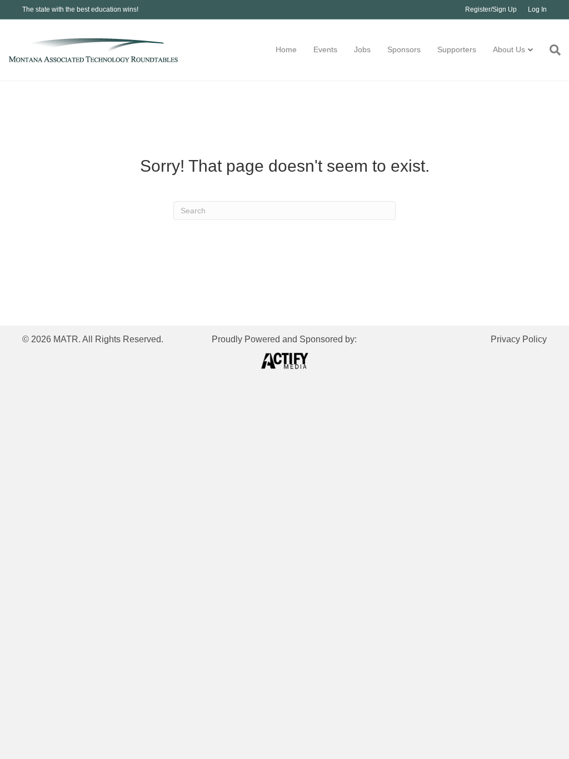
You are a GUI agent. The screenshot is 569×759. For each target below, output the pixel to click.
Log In (537, 9)
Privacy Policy (519, 339)
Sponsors (404, 49)
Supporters (456, 49)
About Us (509, 49)
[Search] (551, 50)
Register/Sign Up (491, 9)
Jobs (362, 49)
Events (325, 49)
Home (286, 49)
